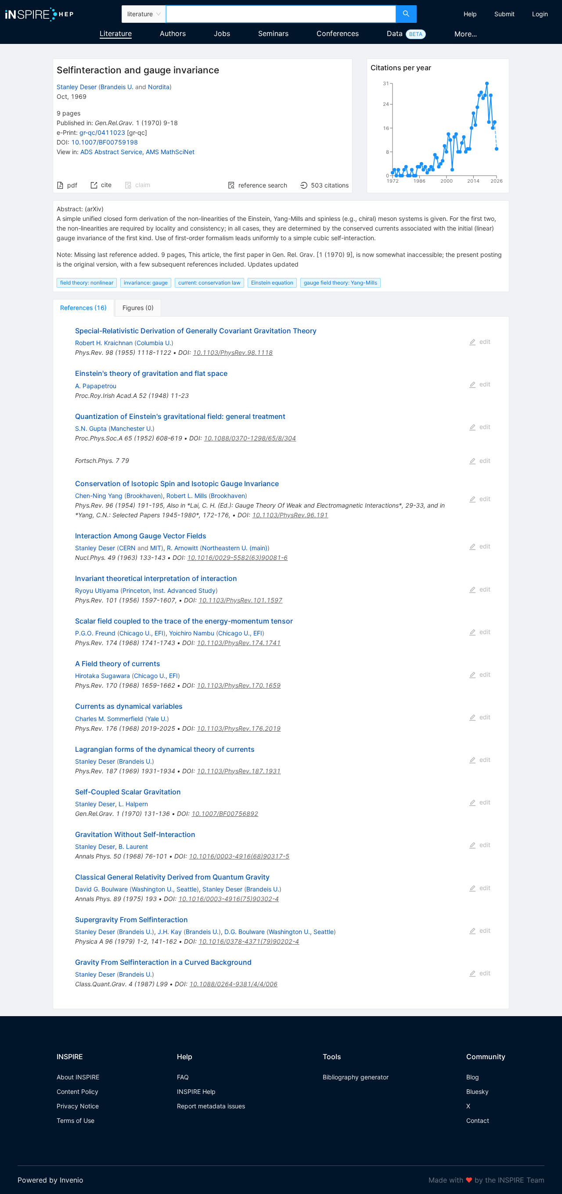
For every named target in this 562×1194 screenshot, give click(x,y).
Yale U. (157, 718)
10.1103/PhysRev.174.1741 (239, 642)
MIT (155, 548)
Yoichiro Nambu (191, 633)
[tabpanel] (281, 663)
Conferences (338, 33)
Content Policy (77, 1091)
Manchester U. (131, 428)
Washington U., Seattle (164, 889)
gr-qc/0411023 (102, 132)
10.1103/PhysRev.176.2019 (239, 728)
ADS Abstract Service (111, 151)
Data (395, 33)
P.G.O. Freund (95, 633)
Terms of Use (75, 1120)
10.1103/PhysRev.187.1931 (239, 771)
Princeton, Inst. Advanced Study (169, 590)
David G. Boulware (101, 889)
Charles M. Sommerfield (109, 718)
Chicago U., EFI (141, 633)
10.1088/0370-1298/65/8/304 (250, 438)
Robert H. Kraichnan (104, 342)
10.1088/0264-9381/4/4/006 (233, 984)
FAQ (183, 1077)
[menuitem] (470, 14)
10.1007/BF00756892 (224, 813)
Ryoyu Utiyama (97, 590)
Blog (472, 1077)
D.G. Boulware (244, 931)
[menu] (490, 14)
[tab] (83, 308)
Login (540, 14)
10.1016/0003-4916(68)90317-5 (239, 856)
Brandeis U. (117, 86)
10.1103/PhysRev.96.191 (290, 515)
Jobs (222, 33)
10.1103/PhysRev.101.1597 (240, 600)
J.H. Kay (170, 931)
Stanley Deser (77, 86)
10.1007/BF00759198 (104, 142)
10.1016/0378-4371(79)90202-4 (248, 941)
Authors (173, 33)
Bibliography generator (356, 1077)
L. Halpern (133, 804)
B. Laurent (133, 846)
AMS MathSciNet (170, 151)
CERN (127, 548)
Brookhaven (143, 495)
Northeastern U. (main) (234, 548)
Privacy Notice (78, 1106)
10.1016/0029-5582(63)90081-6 (237, 557)
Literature (116, 33)
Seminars (273, 33)
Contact (477, 1120)
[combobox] (281, 14)
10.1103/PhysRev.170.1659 (239, 685)
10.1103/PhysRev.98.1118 (233, 352)
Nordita (158, 86)
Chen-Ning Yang (98, 495)
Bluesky (477, 1091)
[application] (438, 134)
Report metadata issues (211, 1106)
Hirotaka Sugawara (102, 675)
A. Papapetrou (95, 386)
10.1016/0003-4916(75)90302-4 (228, 898)
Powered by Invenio (50, 1180)
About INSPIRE (78, 1077)
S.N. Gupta (91, 428)
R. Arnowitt (182, 548)
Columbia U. (154, 342)
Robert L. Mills (186, 495)
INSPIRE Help (196, 1091)
